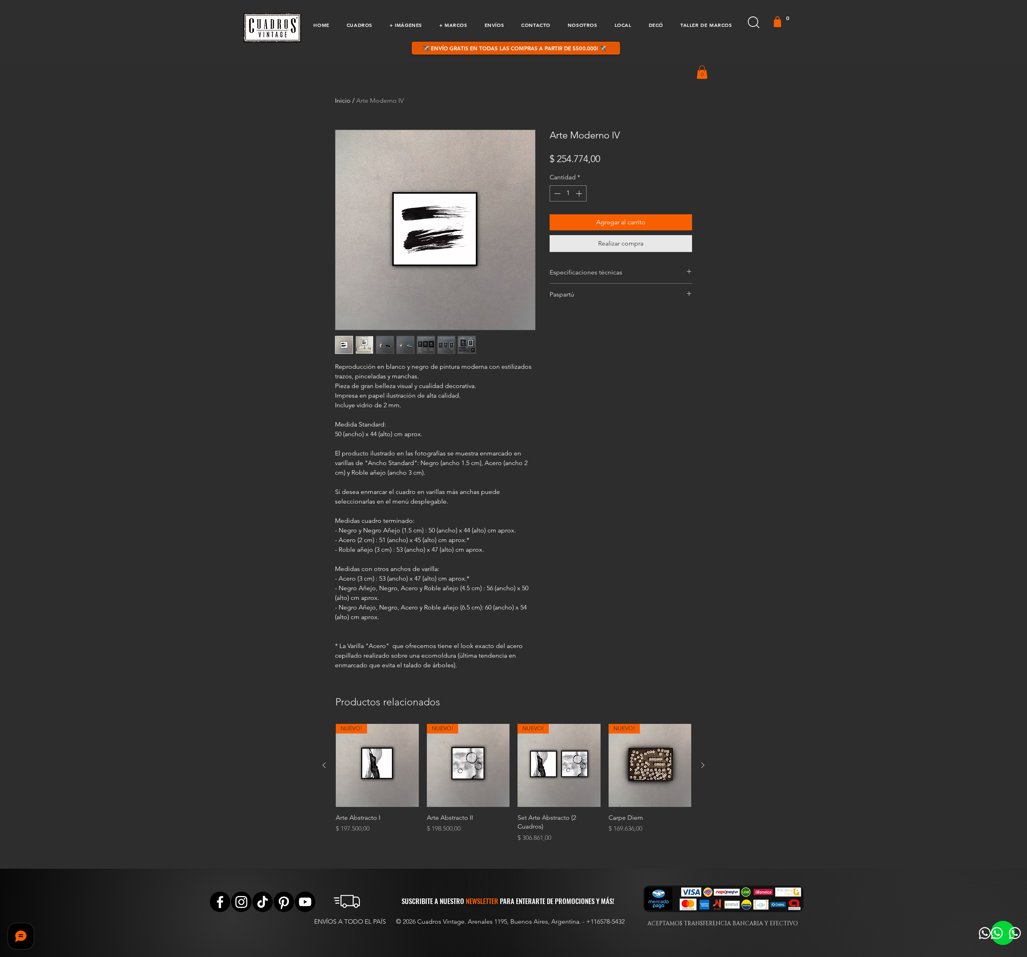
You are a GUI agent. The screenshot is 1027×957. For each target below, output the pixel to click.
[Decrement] (556, 193)
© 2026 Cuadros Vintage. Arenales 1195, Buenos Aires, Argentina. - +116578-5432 (510, 921)
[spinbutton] (568, 193)
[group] (513, 783)
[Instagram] (241, 902)
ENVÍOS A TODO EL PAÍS (350, 921)
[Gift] (777, 21)
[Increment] (579, 193)
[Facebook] (220, 902)
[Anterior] (324, 765)
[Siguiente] (703, 765)
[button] (359, 25)
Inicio (343, 100)
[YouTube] (305, 902)
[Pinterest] (284, 902)
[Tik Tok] (262, 902)
